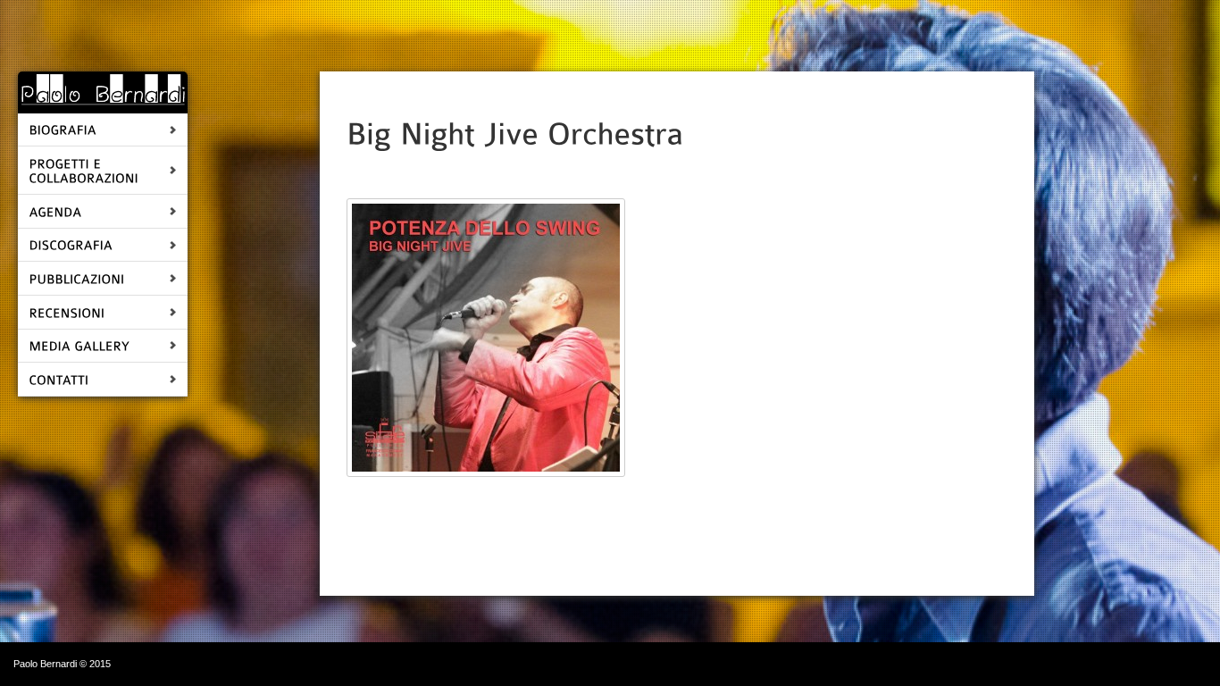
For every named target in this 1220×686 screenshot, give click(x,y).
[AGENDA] (55, 210)
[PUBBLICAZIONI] (76, 277)
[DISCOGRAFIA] (71, 244)
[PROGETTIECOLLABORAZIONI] (83, 170)
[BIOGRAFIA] (62, 129)
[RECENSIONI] (66, 311)
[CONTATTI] (58, 378)
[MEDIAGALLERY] (79, 345)
